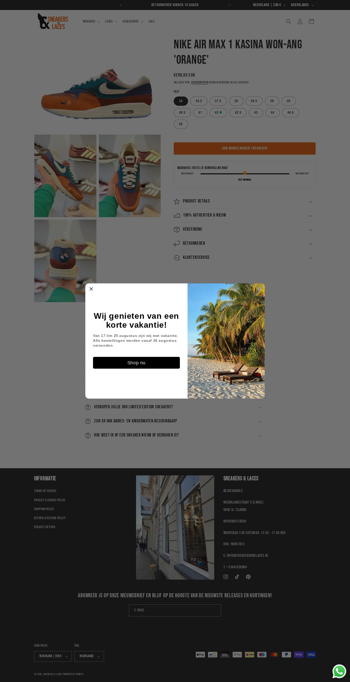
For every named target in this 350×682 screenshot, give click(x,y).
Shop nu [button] (136, 362)
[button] (91, 289)
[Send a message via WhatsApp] (339, 671)
